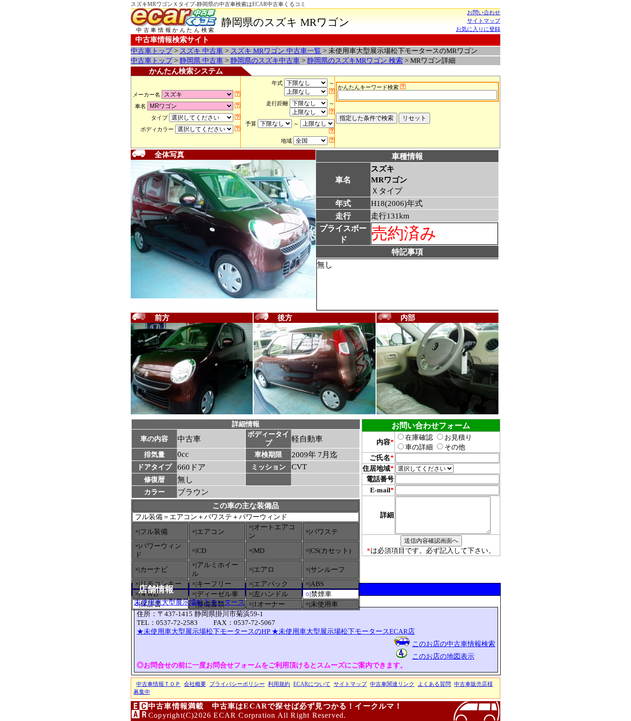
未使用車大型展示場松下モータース (189, 602)
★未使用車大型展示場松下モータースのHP (204, 631)
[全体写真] (223, 296)
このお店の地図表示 (443, 656)
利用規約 (279, 684)
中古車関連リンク (392, 684)
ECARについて (311, 684)
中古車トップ (151, 51)
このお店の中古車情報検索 (453, 644)
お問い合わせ (483, 12)
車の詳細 (419, 447)
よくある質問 (434, 684)
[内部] (437, 412)
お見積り (458, 437)
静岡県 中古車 (201, 60)
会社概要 (195, 684)
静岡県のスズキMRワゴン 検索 (355, 60)
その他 (454, 447)
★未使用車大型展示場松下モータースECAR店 (343, 631)
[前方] (192, 412)
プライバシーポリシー (237, 684)
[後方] (315, 412)
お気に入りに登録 (478, 29)
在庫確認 (419, 437)
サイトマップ (483, 21)
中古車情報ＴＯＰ (158, 684)
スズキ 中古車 (201, 51)
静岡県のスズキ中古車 (265, 60)
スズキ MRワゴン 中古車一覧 (276, 51)
